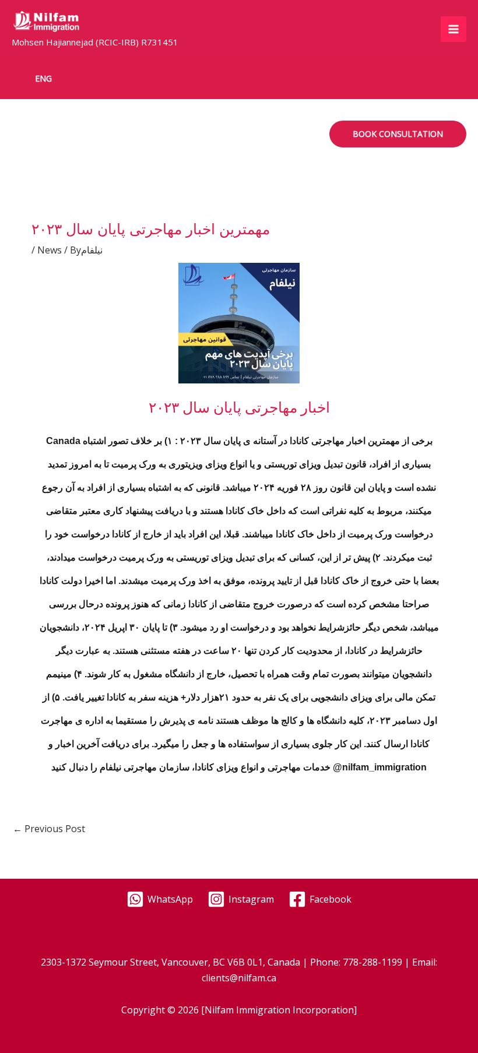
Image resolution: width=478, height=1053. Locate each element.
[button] (43, 78)
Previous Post (49, 828)
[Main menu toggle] (453, 29)
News (49, 250)
